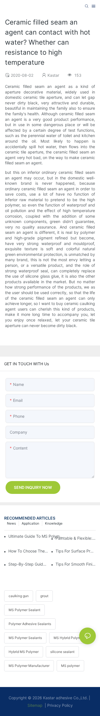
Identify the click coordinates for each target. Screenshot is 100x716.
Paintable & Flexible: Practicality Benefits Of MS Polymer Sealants (76, 538)
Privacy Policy (60, 705)
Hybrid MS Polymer (24, 652)
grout (44, 596)
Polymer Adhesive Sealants (30, 624)
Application (30, 523)
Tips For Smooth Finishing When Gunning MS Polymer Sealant (76, 564)
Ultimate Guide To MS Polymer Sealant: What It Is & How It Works (36, 536)
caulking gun (19, 596)
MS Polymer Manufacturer (29, 666)
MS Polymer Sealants (25, 638)
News (11, 523)
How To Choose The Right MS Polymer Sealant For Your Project (28, 551)
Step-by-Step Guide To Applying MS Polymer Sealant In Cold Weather (28, 564)
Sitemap (35, 705)
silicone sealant (62, 652)
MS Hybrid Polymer (69, 638)
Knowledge (53, 523)
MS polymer (70, 666)
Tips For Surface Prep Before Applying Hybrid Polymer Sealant (76, 551)
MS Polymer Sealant (24, 610)
